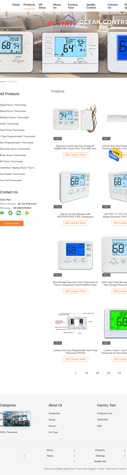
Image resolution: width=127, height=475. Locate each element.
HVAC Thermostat (9, 123)
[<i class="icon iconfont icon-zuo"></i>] (75, 372)
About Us (57, 6)
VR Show (42, 6)
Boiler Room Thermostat (13, 155)
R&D (99, 426)
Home (16, 4)
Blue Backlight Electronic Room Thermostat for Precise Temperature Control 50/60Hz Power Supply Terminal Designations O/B (75, 283)
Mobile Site (100, 461)
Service (52, 426)
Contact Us (113, 6)
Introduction (54, 413)
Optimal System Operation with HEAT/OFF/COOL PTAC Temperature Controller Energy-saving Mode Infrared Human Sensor (75, 215)
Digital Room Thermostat (13, 105)
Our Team (53, 432)
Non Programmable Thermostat (16, 142)
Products (29, 4)
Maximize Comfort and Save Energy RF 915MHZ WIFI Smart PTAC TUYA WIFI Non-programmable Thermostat (75, 147)
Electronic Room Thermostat (15, 149)
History (52, 419)
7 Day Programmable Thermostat (17, 136)
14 (119, 372)
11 (86, 372)
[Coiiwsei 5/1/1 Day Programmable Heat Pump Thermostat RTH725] (75, 322)
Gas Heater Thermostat (12, 174)
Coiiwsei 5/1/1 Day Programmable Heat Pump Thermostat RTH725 (75, 351)
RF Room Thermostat (11, 161)
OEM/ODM (102, 419)
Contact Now (11, 223)
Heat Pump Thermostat (12, 130)
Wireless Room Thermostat (14, 117)
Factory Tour (73, 6)
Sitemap (100, 456)
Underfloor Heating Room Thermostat (19, 167)
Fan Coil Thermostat (10, 180)
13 (108, 372)
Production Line (104, 413)
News (50, 456)
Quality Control (91, 6)
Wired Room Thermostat (13, 111)
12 (97, 372)
